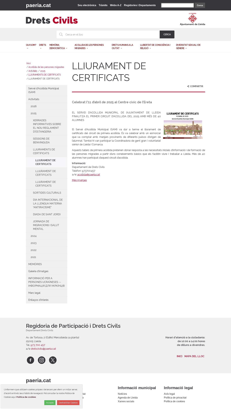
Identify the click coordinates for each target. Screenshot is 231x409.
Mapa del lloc (194, 356)
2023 (33, 243)
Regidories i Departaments (140, 5)
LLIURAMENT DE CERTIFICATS (45, 162)
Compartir (196, 86)
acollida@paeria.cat (88, 174)
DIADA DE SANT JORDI (46, 214)
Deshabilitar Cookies (68, 402)
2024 (34, 235)
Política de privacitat (175, 397)
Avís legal (169, 394)
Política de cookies (174, 401)
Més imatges (79, 180)
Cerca (200, 5)
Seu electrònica (87, 5)
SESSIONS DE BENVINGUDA (41, 140)
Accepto (50, 402)
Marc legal (34, 292)
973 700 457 (37, 345)
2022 (33, 250)
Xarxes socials (126, 401)
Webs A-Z (115, 5)
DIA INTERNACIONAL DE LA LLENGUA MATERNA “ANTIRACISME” (48, 203)
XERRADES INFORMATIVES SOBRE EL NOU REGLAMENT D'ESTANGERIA (47, 126)
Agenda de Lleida (128, 397)
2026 (34, 106)
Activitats (32, 71)
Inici (28, 63)
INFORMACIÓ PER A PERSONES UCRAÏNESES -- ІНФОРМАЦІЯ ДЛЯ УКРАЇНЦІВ (46, 282)
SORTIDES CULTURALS (47, 192)
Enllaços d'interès (38, 299)
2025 (42, 71)
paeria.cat (38, 5)
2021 (33, 257)
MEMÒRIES (35, 264)
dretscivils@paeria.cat (43, 348)
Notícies (122, 394)
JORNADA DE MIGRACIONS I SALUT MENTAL (46, 225)
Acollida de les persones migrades (46, 67)
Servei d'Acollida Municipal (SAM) (43, 90)
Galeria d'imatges (38, 271)
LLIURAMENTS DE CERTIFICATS (44, 74)
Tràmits (103, 5)
